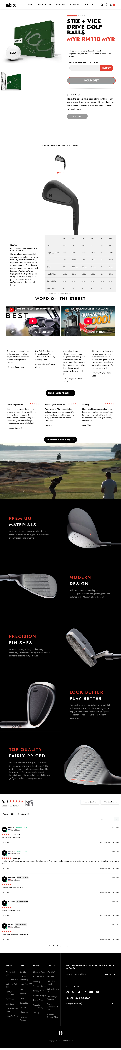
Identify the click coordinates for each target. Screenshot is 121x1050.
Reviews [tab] (6, 814)
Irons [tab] (60, 173)
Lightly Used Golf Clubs (10, 993)
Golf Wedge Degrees (52, 998)
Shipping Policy (39, 972)
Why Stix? (51, 972)
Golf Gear (10, 999)
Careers (22, 1007)
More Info (77, 116)
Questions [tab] (22, 814)
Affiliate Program (40, 995)
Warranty (36, 981)
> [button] (72, 946)
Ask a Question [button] (90, 802)
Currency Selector (78, 998)
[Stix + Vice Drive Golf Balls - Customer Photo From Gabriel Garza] (30, 803)
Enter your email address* (73, 979)
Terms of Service (40, 986)
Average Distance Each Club (52, 1007)
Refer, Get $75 (25, 984)
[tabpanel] (60, 236)
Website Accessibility (38, 1006)
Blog (21, 989)
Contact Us (23, 1003)
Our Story (89, 5)
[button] (114, 843)
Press (21, 998)
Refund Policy (38, 976)
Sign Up (107, 974)
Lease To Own (12, 1016)
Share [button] (7, 843)
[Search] (102, 4)
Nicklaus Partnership (23, 978)
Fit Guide (50, 976)
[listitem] (11, 81)
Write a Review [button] (111, 802)
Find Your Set (44, 5)
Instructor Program (23, 1018)
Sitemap (36, 1012)
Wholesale (23, 1012)
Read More (19, 367)
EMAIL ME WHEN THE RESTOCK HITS (83, 62)
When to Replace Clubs (52, 1015)
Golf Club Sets (12, 979)
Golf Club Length (51, 983)
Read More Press (58, 392)
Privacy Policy (38, 990)
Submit (106, 67)
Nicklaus (61, 5)
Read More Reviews (58, 439)
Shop (29, 5)
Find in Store (38, 1000)
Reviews (74, 5)
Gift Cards (10, 1004)
